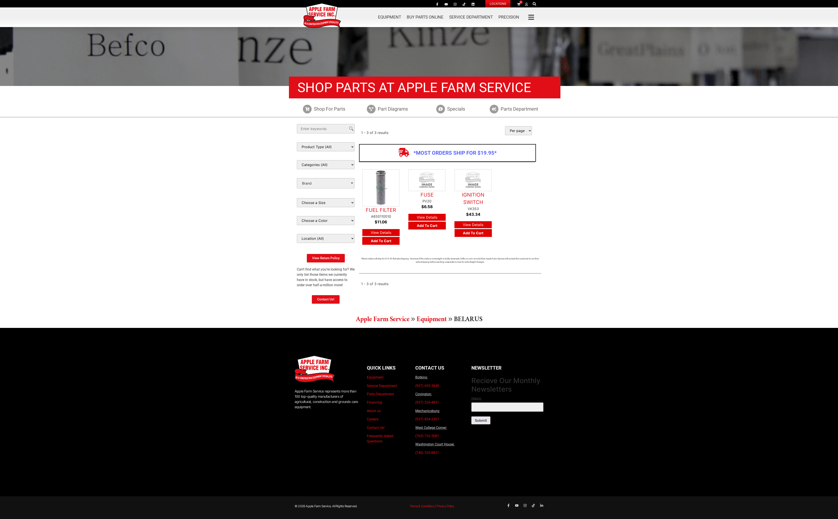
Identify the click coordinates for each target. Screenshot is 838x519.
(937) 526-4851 (427, 402)
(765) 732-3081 (427, 436)
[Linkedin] (473, 4)
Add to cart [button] (381, 241)
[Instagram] (455, 4)
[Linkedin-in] (541, 505)
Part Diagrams (393, 109)
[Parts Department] (494, 109)
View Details (381, 232)
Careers (372, 419)
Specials (456, 109)
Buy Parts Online (425, 17)
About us (374, 411)
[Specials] (440, 109)
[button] (534, 3)
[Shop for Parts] (307, 109)
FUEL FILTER (381, 210)
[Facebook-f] (437, 4)
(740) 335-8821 (427, 453)
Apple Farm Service (382, 320)
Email (476, 399)
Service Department (471, 17)
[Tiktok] (464, 4)
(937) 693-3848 (427, 386)
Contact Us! (376, 428)
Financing (374, 402)
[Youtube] (446, 4)
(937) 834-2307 (427, 419)
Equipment (389, 17)
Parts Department (519, 109)
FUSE (427, 195)
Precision (508, 17)
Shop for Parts (329, 109)
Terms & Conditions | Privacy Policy (432, 506)
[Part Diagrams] (371, 109)
